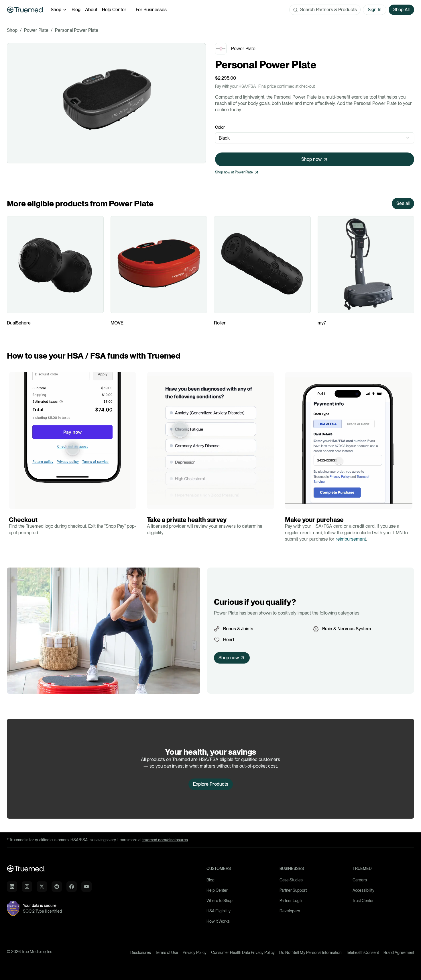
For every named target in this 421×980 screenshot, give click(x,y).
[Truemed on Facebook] (71, 886)
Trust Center (363, 900)
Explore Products (210, 784)
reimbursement (351, 539)
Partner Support (293, 890)
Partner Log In (291, 900)
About (91, 9)
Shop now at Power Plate (234, 172)
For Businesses (151, 9)
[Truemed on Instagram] (27, 886)
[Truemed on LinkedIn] (12, 886)
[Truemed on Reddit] (57, 886)
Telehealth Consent (362, 952)
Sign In (374, 9)
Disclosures (140, 952)
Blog (76, 9)
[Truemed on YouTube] (86, 886)
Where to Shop (219, 900)
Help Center (114, 9)
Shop (56, 9)
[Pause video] (15, 503)
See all (403, 203)
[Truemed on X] (42, 886)
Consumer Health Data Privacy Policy (243, 952)
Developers (290, 911)
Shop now (311, 159)
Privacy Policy (194, 952)
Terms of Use (167, 952)
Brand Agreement (398, 952)
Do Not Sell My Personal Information (310, 952)
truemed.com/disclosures (165, 840)
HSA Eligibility (218, 911)
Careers (360, 880)
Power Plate (36, 30)
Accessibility (363, 890)
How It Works (218, 921)
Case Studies (291, 880)
